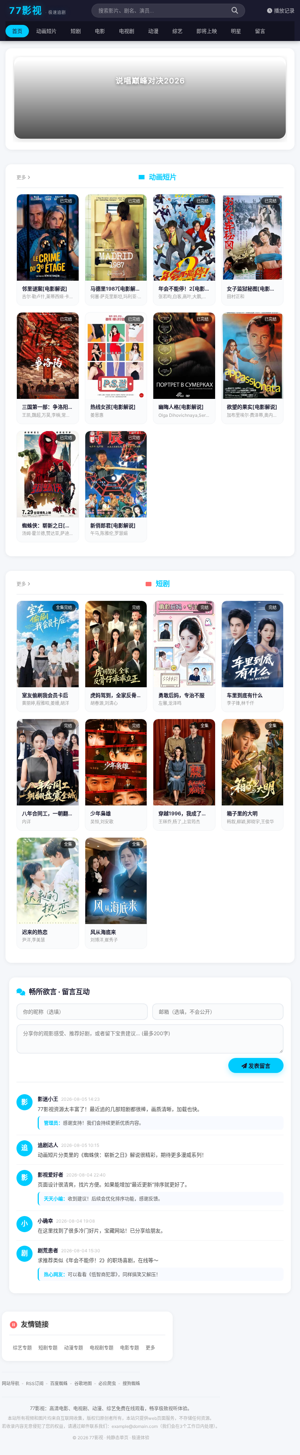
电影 (100, 31)
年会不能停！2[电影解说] (187, 288)
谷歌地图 (83, 1383)
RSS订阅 (35, 1383)
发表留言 (258, 1066)
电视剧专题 (101, 1347)
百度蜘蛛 (59, 1383)
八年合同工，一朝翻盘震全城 (55, 813)
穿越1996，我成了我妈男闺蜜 (192, 813)
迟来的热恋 (35, 932)
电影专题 (129, 1347)
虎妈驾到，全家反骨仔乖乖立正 (126, 695)
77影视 (37, 10)
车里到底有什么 (245, 695)
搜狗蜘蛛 (131, 1383)
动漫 (153, 31)
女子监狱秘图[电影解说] (254, 288)
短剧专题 (47, 1347)
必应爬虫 (107, 1383)
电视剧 (126, 31)
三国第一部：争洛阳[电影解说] (57, 407)
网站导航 (10, 1383)
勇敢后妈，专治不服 (181, 695)
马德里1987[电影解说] (116, 288)
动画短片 (46, 31)
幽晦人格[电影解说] (181, 407)
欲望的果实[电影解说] (252, 407)
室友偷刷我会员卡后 (45, 695)
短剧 (76, 31)
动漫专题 (73, 1347)
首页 (17, 31)
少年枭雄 (100, 813)
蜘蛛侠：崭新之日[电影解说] (55, 525)
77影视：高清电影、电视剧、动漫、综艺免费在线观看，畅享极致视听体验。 (111, 1408)
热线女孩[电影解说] (113, 407)
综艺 (177, 31)
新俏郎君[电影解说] (113, 525)
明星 (236, 31)
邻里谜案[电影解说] (44, 288)
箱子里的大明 (242, 813)
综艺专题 (22, 1347)
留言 (260, 31)
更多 (21, 177)
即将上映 (206, 31)
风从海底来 (103, 932)
